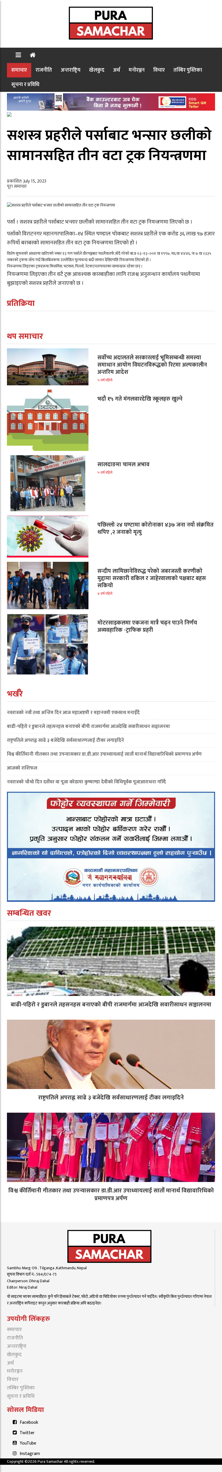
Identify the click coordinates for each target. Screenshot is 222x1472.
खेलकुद (96, 70)
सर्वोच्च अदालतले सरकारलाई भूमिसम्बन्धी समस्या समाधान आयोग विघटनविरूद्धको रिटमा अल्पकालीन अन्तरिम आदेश (152, 365)
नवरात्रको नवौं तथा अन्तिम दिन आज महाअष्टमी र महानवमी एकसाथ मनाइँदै (73, 713)
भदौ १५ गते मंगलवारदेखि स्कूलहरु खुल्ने (139, 399)
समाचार (19, 70)
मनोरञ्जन (137, 70)
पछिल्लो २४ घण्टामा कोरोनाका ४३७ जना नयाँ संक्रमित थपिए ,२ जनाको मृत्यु (155, 528)
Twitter (27, 1433)
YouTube (28, 1443)
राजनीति (44, 70)
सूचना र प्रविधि (25, 84)
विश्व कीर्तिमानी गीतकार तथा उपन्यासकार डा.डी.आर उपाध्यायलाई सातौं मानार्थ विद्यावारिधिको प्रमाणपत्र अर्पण (104, 754)
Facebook (29, 1422)
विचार (159, 70)
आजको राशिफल (22, 768)
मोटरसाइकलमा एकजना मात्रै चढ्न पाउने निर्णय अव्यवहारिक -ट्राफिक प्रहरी (147, 626)
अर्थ (116, 70)
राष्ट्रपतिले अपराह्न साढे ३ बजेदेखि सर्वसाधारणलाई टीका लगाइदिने (65, 740)
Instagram (30, 1454)
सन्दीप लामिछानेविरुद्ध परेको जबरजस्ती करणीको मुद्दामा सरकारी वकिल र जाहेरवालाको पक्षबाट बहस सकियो (151, 578)
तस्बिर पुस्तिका (187, 70)
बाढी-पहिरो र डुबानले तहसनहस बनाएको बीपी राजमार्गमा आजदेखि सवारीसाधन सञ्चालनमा (88, 726)
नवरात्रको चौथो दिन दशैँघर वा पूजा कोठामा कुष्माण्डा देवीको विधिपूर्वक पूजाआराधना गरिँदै (86, 782)
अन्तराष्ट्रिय (70, 70)
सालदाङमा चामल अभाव (123, 464)
